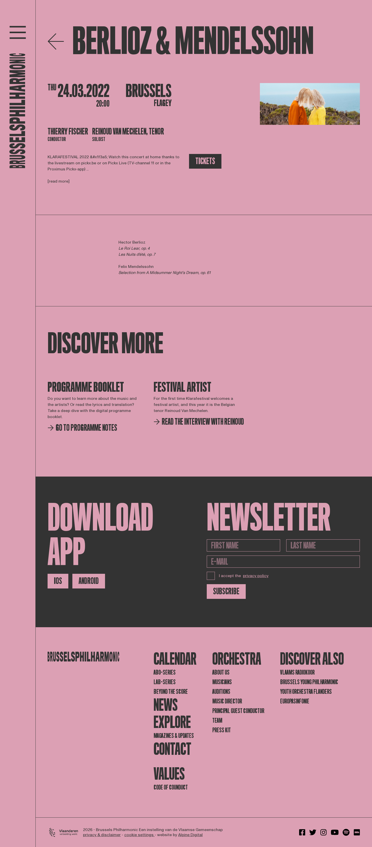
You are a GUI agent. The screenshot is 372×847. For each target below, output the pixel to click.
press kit (221, 730)
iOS (58, 581)
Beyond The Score (171, 691)
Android (89, 581)
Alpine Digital (190, 835)
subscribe (226, 591)
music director (227, 701)
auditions (221, 691)
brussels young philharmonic (309, 682)
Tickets (205, 161)
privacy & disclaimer (102, 835)
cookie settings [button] (139, 835)
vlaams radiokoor (297, 672)
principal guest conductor (238, 711)
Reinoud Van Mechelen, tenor (128, 131)
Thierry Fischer (68, 131)
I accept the (243, 576)
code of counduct (171, 787)
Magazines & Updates (174, 735)
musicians (222, 682)
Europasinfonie (294, 701)
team (217, 720)
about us (221, 672)
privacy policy (255, 575)
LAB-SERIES (165, 682)
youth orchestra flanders (306, 691)
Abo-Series (165, 672)
